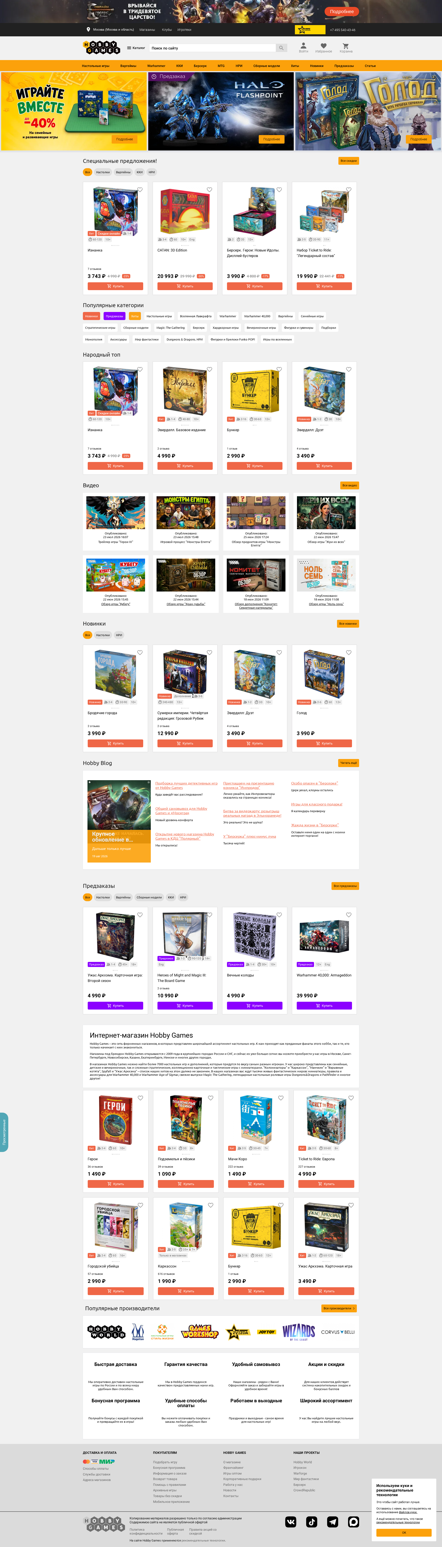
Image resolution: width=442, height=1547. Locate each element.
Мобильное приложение (171, 1502)
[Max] (353, 1521)
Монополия (93, 339)
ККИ (179, 66)
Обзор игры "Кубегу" (115, 604)
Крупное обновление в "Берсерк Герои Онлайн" (113, 837)
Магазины (147, 30)
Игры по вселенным (277, 339)
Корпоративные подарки (242, 1479)
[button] (115, 512)
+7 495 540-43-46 (342, 30)
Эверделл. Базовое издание (181, 430)
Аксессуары (118, 339)
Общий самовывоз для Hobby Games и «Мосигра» (181, 810)
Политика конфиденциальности (146, 1531)
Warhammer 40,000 (257, 316)
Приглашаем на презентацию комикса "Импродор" (248, 785)
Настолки (103, 172)
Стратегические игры (100, 327)
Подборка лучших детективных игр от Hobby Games (186, 785)
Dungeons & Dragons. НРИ (185, 339)
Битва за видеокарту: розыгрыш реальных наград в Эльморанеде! (252, 813)
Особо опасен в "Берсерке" (314, 783)
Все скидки (349, 160)
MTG (221, 66)
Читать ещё (348, 763)
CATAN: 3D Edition (172, 250)
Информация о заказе (169, 1473)
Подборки (328, 327)
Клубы (167, 30)
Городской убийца (103, 1266)
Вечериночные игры (261, 327)
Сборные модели (266, 66)
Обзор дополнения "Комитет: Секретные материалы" (256, 605)
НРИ (239, 66)
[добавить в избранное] (140, 190)
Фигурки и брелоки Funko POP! (233, 339)
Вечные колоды (240, 975)
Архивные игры (165, 1490)
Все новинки (348, 623)
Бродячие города (102, 713)
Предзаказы (344, 66)
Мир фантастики (147, 339)
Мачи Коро (237, 1159)
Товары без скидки (167, 1496)
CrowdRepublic (304, 1490)
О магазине (232, 1462)
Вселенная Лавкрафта (196, 316)
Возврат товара (165, 1479)
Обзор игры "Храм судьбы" (186, 604)
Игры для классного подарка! (316, 804)
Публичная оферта (175, 1531)
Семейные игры (312, 316)
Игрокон (300, 1467)
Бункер (233, 430)
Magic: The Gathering (171, 327)
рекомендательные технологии (203, 1540)
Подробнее (124, 139)
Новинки (316, 66)
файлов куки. (408, 1512)
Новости (229, 1490)
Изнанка (95, 250)
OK (404, 1532)
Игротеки (184, 30)
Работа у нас (233, 1484)
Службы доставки (96, 1474)
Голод (302, 713)
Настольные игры (95, 66)
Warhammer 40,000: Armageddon (324, 975)
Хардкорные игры (226, 327)
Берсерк (200, 66)
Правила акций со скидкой (203, 1531)
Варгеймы (128, 66)
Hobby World (303, 1462)
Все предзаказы (345, 886)
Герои (93, 1159)
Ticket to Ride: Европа (316, 1159)
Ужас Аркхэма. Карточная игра (325, 1266)
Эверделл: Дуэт (310, 430)
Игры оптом (232, 1473)
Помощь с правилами (169, 1484)
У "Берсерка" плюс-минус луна (249, 836)
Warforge (300, 1473)
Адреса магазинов (97, 1480)
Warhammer (156, 66)
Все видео (350, 485)
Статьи (370, 66)
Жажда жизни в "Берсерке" (315, 825)
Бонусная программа (169, 1467)
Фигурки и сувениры (298, 327)
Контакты (230, 1496)
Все (87, 172)
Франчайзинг (233, 1467)
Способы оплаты (96, 1468)
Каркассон (167, 1266)
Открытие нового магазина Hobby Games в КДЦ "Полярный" (184, 836)
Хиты (295, 66)
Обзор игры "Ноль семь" (326, 604)
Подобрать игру (165, 1462)
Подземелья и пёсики (176, 1159)
